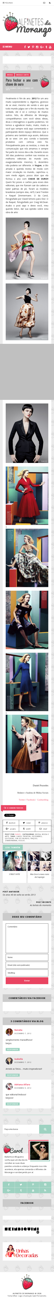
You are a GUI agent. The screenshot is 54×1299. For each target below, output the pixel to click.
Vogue (21, 841)
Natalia (18, 1030)
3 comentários (14, 808)
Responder (12, 1049)
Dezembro (37, 836)
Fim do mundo (22, 838)
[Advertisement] (28, 60)
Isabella (18, 1059)
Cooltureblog (42, 800)
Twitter (22, 800)
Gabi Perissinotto (39, 1296)
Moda (10, 75)
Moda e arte (22, 75)
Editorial (9, 838)
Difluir (15, 1296)
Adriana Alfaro (22, 1084)
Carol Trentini (23, 836)
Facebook (31, 800)
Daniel (13, 88)
